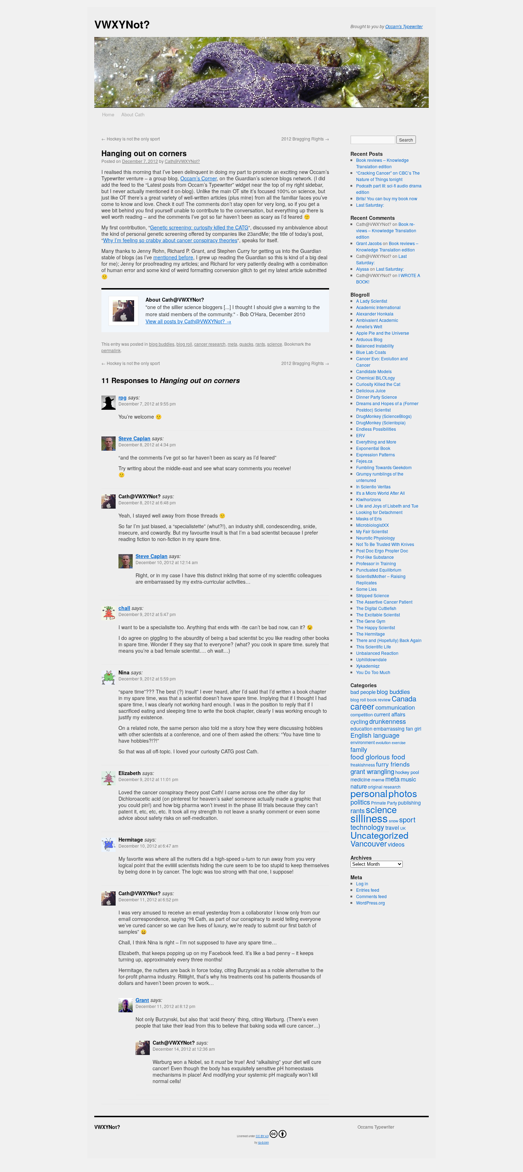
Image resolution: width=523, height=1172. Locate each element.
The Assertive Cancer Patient (384, 602)
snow (393, 820)
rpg (122, 397)
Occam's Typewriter (404, 26)
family (358, 749)
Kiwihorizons (368, 499)
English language (375, 735)
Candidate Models (374, 371)
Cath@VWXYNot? (182, 161)
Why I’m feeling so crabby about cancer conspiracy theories (170, 240)
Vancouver (368, 843)
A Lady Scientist (371, 301)
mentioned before (173, 257)
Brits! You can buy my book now (386, 198)
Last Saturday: (370, 205)
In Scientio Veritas (373, 486)
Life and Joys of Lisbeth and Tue (387, 506)
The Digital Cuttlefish (376, 608)
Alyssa (362, 269)
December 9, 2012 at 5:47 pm (147, 614)
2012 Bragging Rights (305, 139)
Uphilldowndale (371, 659)
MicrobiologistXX (372, 525)
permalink (111, 350)
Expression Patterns (375, 454)
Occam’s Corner (198, 178)
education (361, 728)
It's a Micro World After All (380, 493)
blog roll (184, 344)
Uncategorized (379, 834)
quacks (246, 344)
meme (377, 779)
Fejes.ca (364, 461)
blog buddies (161, 344)
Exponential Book (373, 448)
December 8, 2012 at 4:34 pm (147, 444)
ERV (360, 435)
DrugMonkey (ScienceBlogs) (384, 416)
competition (361, 714)
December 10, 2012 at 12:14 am (167, 562)
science (274, 344)
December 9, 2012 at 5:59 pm (147, 678)
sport (407, 819)
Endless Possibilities (376, 429)
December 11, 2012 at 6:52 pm (148, 899)
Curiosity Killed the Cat (378, 384)
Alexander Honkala (374, 314)
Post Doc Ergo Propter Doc (382, 550)
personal (368, 793)
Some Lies (366, 589)
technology (367, 827)
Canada (404, 698)
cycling (359, 721)
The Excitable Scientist (378, 614)
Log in (362, 883)
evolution (383, 742)
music (408, 779)
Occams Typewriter (376, 1127)
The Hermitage (370, 634)
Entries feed (367, 890)
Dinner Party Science (376, 397)
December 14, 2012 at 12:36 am (184, 1049)
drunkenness (387, 721)
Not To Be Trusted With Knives (385, 544)
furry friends (393, 763)
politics (360, 801)
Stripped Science (372, 595)
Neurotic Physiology (375, 538)
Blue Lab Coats (371, 352)
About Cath (132, 114)
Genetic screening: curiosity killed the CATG (199, 227)
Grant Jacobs (369, 243)
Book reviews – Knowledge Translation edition (382, 163)
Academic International (378, 307)
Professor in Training (376, 563)
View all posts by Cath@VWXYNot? (188, 321)
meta (232, 344)
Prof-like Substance (375, 557)
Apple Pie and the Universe (382, 333)
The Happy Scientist (375, 627)
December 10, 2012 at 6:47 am (148, 846)
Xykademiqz (368, 666)
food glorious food (377, 756)
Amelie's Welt (369, 326)
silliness (369, 817)
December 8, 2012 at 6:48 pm (147, 502)
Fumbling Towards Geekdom (384, 467)
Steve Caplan (134, 438)
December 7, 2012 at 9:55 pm (147, 404)
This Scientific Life (373, 646)
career (362, 706)
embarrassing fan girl (397, 728)
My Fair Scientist (372, 531)
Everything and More (376, 442)
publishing (409, 802)
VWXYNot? (122, 24)
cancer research (210, 344)
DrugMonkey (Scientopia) (381, 422)
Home (108, 114)
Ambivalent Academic (377, 320)
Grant (142, 999)
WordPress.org (370, 903)
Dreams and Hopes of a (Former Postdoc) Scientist (387, 406)
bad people (363, 691)
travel (392, 827)
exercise (399, 742)
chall (124, 607)
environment (362, 742)
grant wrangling (372, 771)
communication (395, 707)
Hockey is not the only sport (130, 139)
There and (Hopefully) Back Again (389, 640)
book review (379, 699)
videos (396, 844)
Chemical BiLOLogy (375, 378)
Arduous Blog (369, 339)
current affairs (389, 714)
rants (260, 344)
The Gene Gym (370, 621)
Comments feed (371, 896)
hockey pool (407, 772)
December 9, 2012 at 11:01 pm (148, 779)
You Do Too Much (373, 672)
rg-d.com (263, 1142)
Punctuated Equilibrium (378, 570)
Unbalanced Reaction (377, 653)
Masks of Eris (369, 518)
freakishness (362, 765)
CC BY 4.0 (262, 1136)
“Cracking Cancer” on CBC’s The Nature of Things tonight (388, 176)
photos (403, 793)
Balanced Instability (375, 346)
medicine (360, 779)
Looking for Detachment (379, 512)
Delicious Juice (371, 390)
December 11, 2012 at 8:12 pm (165, 1006)
